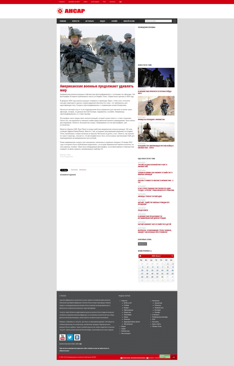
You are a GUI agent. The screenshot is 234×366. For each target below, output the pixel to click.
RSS (104, 1)
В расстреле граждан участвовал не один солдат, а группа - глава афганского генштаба (156, 189)
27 (157, 277)
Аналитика (158, 303)
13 (157, 270)
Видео (102, 21)
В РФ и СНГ (128, 303)
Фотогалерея (126, 333)
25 (147, 277)
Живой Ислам (129, 21)
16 (172, 270)
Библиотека (125, 331)
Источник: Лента (65, 155)
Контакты (155, 322)
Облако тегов (156, 326)
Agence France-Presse (76, 131)
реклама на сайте (74, 1)
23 (172, 274)
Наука (126, 317)
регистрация (95, 1)
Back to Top (174, 357)
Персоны (158, 305)
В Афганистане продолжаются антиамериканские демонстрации (152, 217)
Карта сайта (156, 324)
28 (162, 277)
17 (142, 274)
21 (162, 274)
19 (152, 274)
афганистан (142, 244)
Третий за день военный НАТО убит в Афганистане (152, 165)
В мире (126, 308)
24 (142, 277)
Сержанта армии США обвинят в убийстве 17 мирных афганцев (155, 173)
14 (162, 270)
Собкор (126, 305)
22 (167, 274)
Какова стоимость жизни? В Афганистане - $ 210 (155, 181)
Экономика (127, 315)
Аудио (123, 329)
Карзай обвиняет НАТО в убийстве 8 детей (154, 224)
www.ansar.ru (104, 348)
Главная (63, 21)
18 (147, 274)
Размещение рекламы (160, 317)
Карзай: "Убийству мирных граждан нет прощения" (154, 203)
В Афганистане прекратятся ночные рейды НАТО (154, 92)
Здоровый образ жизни (132, 322)
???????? (74, 170)
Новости (75, 21)
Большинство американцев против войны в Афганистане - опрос (156, 147)
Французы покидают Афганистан (151, 119)
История (158, 310)
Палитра (127, 319)
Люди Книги (143, 210)
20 (157, 274)
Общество (127, 312)
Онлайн (114, 21)
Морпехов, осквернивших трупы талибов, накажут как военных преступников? (155, 231)
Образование (128, 310)
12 (152, 270)
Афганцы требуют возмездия (150, 196)
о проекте (62, 1)
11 (147, 270)
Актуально (89, 21)
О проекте (155, 315)
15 (167, 270)
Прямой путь (159, 308)
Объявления (128, 324)
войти (85, 1)
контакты (112, 1)
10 (142, 270)
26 (152, 277)
